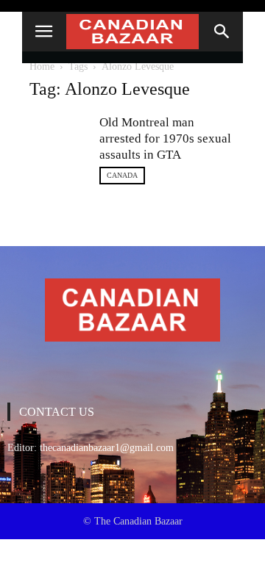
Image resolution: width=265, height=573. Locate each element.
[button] (222, 31)
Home (41, 66)
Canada (122, 175)
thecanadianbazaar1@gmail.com (107, 447)
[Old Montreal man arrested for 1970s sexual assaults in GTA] (58, 130)
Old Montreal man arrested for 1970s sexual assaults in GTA (165, 138)
